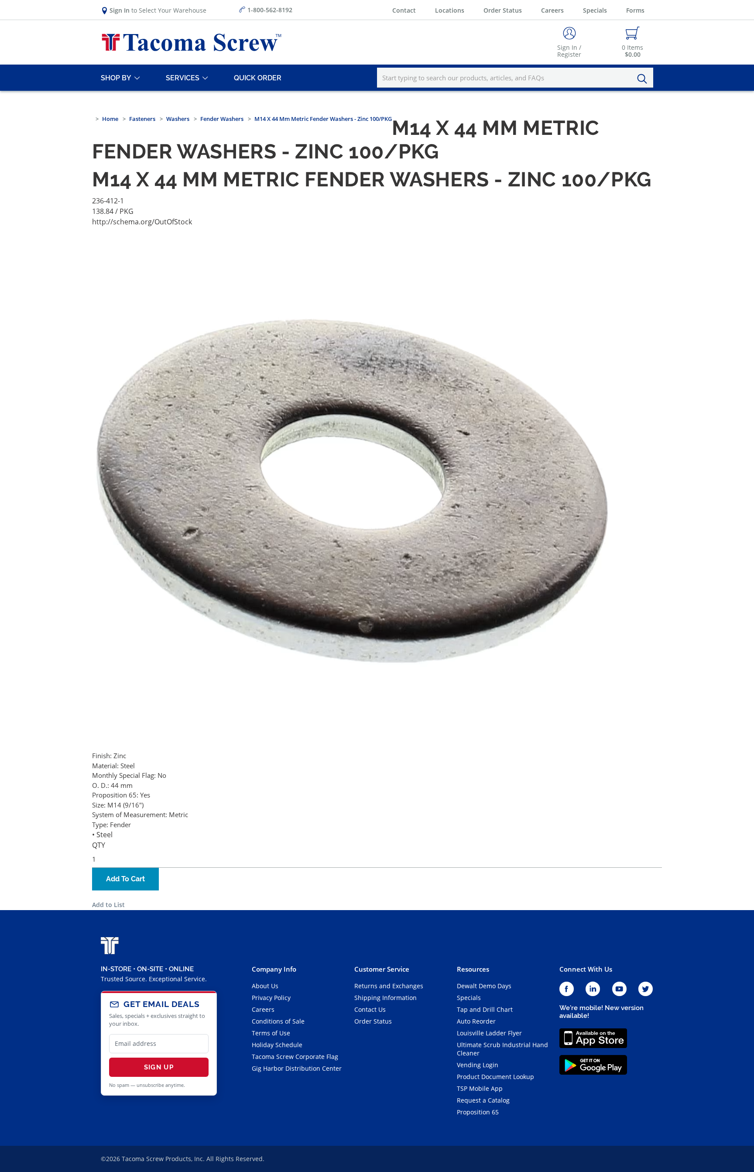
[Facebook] (566, 989)
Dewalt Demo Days (484, 986)
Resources (473, 969)
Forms (635, 10)
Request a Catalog (483, 1100)
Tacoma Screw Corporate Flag (295, 1056)
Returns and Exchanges (388, 986)
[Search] (644, 79)
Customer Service (381, 969)
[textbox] (515, 78)
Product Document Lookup (495, 1076)
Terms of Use (271, 1033)
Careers (552, 10)
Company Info (274, 969)
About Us (265, 986)
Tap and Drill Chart (485, 1009)
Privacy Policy (271, 997)
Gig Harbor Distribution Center (297, 1068)
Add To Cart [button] (125, 879)
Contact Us (370, 1009)
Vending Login (477, 1065)
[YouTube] (619, 989)
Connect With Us (585, 969)
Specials (595, 10)
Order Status (502, 10)
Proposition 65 (478, 1112)
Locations (449, 10)
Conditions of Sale (278, 1021)
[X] (645, 989)
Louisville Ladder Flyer (489, 1033)
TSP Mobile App (480, 1088)
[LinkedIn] (593, 989)
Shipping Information (385, 997)
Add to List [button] (108, 904)
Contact (404, 10)
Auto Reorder (476, 1021)
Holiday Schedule (277, 1045)
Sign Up (159, 1067)
